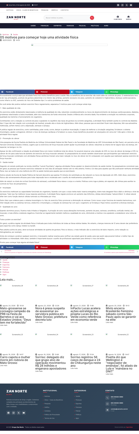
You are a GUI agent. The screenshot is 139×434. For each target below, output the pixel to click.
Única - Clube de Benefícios (27, 10)
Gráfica (54, 10)
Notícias (9, 10)
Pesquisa (44, 10)
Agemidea (129, 427)
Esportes (57, 25)
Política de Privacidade (52, 414)
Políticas (95, 25)
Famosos (70, 25)
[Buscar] (92, 18)
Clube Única (118, 19)
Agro (106, 25)
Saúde (33, 25)
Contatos (64, 10)
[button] (17, 92)
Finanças (45, 25)
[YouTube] (131, 5)
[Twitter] (126, 5)
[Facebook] (118, 5)
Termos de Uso (49, 418)
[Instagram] (122, 5)
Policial (82, 25)
